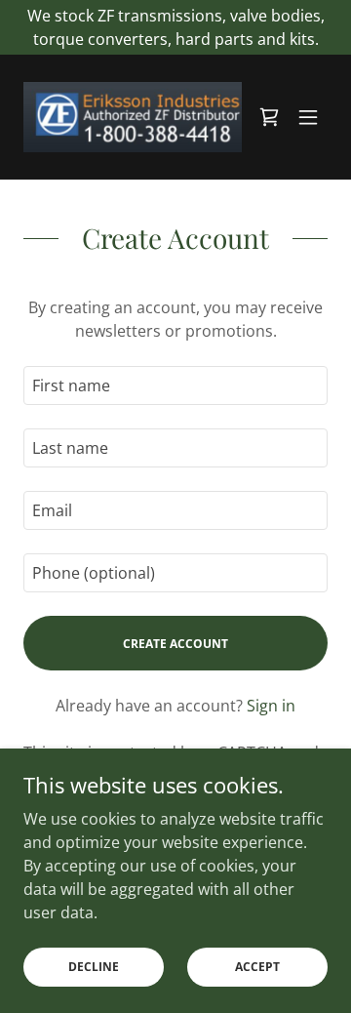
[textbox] (175, 385)
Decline (93, 966)
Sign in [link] (271, 705)
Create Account (175, 643)
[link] (132, 117)
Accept (257, 966)
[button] (308, 117)
